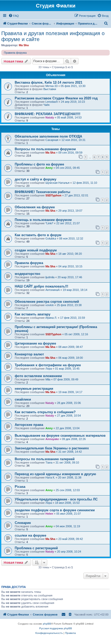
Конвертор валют (29, 354)
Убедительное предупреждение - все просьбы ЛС (56, 499)
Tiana (48, 462)
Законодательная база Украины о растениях (52, 448)
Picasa (20, 487)
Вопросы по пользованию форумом (45, 149)
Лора (48, 368)
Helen (49, 513)
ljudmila (49, 277)
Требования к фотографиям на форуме (48, 365)
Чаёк (46, 104)
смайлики (23, 399)
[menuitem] (14, 16)
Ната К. (50, 477)
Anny (49, 167)
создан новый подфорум (36, 250)
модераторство (27, 274)
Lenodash (51, 101)
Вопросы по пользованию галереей (45, 459)
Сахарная (51, 139)
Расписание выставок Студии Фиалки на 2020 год (56, 98)
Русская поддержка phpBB (55, 628)
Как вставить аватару (32, 314)
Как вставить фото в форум (38, 235)
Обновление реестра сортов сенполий (47, 302)
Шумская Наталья (57, 182)
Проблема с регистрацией (36, 548)
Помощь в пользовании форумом (43, 220)
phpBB (47, 623)
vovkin (49, 305)
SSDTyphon (53, 195)
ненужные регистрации (34, 388)
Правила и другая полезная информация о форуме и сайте (53, 36)
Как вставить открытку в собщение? (45, 412)
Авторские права (29, 425)
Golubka (50, 238)
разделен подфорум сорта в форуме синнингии (55, 510)
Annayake (52, 439)
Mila (47, 379)
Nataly (49, 117)
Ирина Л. (51, 317)
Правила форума (15, 52)
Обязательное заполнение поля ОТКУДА (48, 136)
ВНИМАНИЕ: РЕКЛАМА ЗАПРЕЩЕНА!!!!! (47, 114)
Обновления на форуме (35, 207)
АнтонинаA (52, 289)
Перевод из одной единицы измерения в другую (55, 474)
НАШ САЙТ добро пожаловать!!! (41, 286)
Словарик (23, 523)
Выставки (49, 89)
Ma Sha (24, 45)
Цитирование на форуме (35, 343)
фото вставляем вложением (38, 376)
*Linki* (49, 223)
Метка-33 (51, 85)
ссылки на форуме (30, 535)
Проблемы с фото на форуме (39, 164)
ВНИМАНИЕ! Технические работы (42, 192)
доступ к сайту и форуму (35, 179)
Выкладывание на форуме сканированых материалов (60, 435)
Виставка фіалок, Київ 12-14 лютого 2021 (48, 82)
